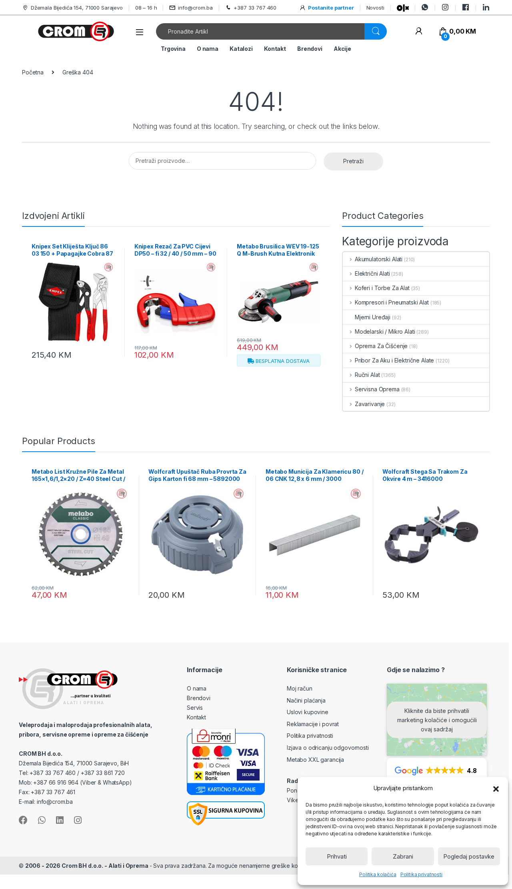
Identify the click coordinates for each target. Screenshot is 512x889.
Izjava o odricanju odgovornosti (328, 747)
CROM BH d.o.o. (40, 753)
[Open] (139, 32)
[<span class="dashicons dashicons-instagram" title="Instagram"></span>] (445, 7)
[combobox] (260, 31)
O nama (207, 48)
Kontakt (275, 48)
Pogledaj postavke (468, 856)
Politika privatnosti (421, 874)
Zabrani (403, 856)
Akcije (342, 48)
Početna (33, 72)
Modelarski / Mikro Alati (385, 331)
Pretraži (353, 161)
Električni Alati (372, 273)
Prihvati (337, 856)
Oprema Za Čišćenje (381, 345)
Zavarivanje (370, 403)
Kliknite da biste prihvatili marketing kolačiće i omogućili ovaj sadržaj (437, 720)
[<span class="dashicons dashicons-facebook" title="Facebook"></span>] (466, 7)
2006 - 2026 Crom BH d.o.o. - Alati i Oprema (87, 865)
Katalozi (241, 48)
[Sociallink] (23, 820)
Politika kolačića (377, 874)
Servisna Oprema (377, 389)
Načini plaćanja (306, 700)
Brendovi (309, 48)
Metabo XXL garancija (315, 759)
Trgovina (173, 48)
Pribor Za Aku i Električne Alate (394, 360)
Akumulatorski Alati (378, 259)
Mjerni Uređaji (372, 317)
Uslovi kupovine (307, 712)
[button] (496, 788)
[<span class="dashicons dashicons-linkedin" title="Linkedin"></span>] (486, 7)
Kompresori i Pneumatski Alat (392, 302)
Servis (195, 707)
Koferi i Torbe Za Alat (382, 287)
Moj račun (299, 688)
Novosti (375, 7)
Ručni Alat (367, 374)
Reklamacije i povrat (313, 724)
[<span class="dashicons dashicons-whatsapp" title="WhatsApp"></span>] (425, 7)
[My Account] (418, 31)
